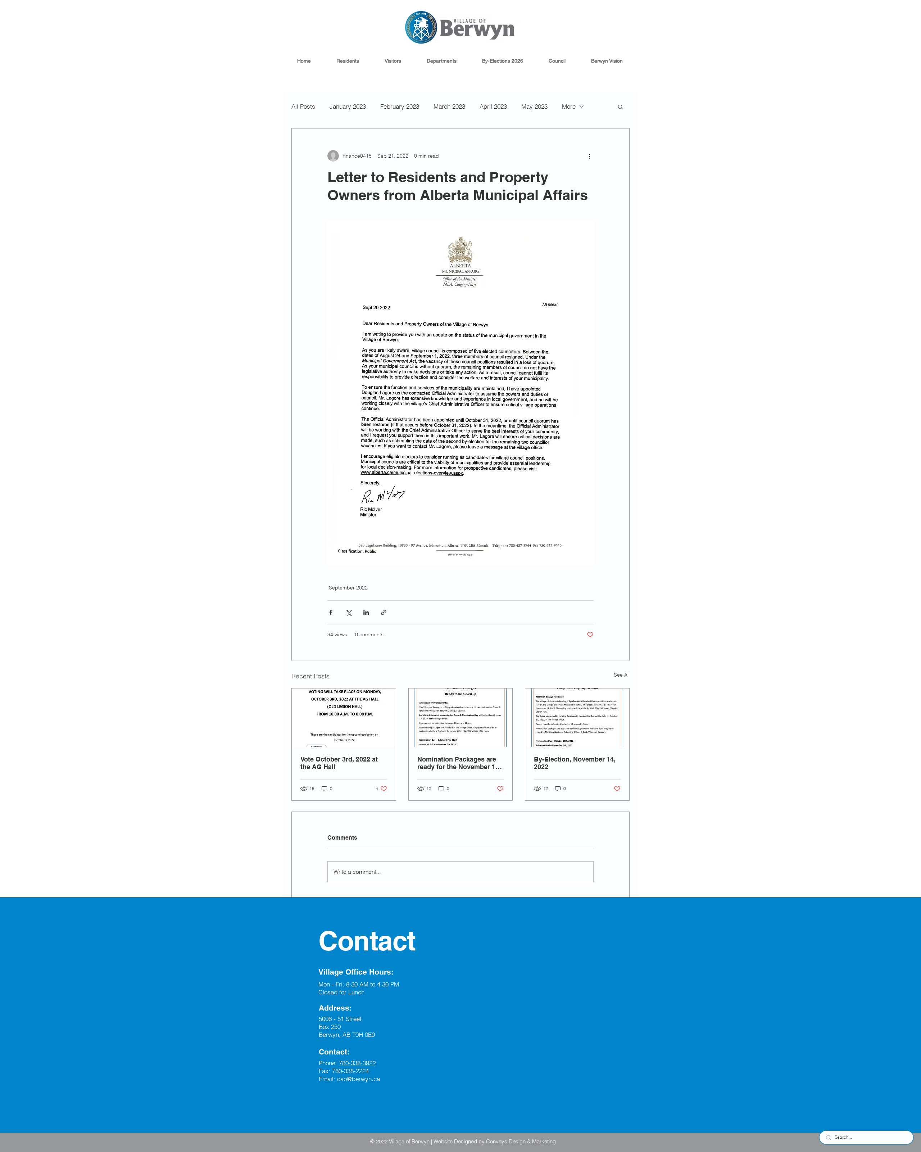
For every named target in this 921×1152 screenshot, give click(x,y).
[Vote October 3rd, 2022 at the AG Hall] (344, 717)
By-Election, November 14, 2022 (575, 763)
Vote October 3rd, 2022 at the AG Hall (339, 763)
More (569, 106)
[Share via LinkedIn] (366, 612)
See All (622, 675)
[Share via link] (383, 612)
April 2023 (493, 106)
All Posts (303, 106)
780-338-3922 (357, 1063)
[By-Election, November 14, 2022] (577, 717)
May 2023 (534, 106)
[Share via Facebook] (330, 612)
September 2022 (348, 587)
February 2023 (399, 106)
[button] (347, 61)
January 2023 (348, 106)
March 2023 (449, 106)
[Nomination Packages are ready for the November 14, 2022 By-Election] (461, 717)
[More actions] (589, 156)
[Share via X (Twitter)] (348, 612)
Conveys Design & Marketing (521, 1141)
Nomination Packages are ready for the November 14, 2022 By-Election (459, 763)
